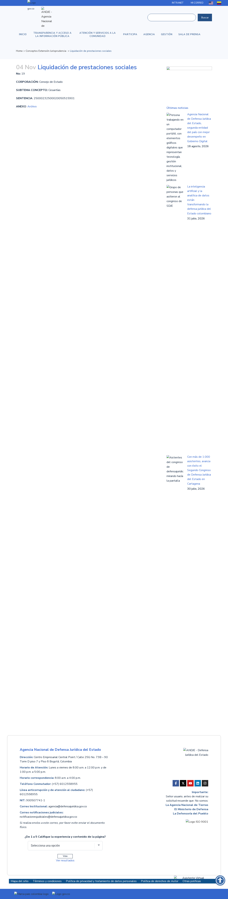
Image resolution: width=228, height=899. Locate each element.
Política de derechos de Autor (160, 881)
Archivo (32, 106)
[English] (211, 2)
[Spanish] (219, 2)
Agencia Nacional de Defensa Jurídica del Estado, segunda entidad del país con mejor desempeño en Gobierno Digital (199, 127)
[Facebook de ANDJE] (176, 783)
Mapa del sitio (19, 881)
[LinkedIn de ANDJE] (198, 783)
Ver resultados (65, 860)
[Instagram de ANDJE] (205, 783)
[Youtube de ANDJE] (190, 783)
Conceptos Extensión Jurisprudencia (46, 51)
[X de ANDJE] (183, 783)
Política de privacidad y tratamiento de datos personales (101, 881)
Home (19, 51)
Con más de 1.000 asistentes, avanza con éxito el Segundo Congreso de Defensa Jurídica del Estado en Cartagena (199, 470)
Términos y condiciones (47, 881)
